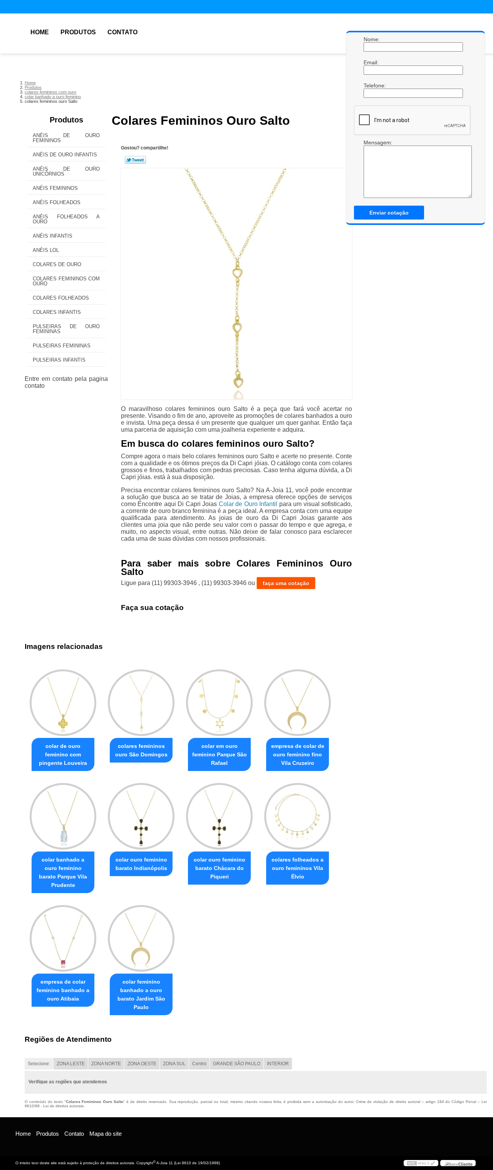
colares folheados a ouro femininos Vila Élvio (298, 868)
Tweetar (135, 160)
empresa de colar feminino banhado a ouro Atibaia (63, 990)
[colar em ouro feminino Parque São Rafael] (219, 702)
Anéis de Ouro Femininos (66, 137)
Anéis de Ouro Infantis (65, 155)
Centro (199, 1063)
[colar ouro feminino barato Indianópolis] (141, 816)
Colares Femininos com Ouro (66, 281)
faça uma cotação (286, 583)
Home (39, 32)
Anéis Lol (46, 250)
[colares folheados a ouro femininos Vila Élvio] (297, 816)
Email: (371, 62)
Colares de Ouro (57, 264)
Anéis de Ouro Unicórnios (66, 171)
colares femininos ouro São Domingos (141, 750)
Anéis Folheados (56, 202)
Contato (122, 32)
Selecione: (39, 1063)
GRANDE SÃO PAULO (236, 1063)
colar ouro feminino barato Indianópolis (141, 864)
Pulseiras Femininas (62, 346)
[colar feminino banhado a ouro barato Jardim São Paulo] (141, 938)
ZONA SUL (174, 1063)
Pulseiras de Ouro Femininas (66, 329)
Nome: (371, 39)
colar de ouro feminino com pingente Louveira (63, 754)
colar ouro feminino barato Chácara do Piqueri (219, 868)
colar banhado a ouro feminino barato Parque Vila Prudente (63, 872)
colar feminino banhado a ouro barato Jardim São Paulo (141, 994)
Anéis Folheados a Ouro (66, 219)
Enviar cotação (389, 213)
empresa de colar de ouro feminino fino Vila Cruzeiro (297, 754)
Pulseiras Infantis (59, 360)
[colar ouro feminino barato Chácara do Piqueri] (219, 816)
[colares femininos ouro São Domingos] (141, 702)
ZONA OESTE (141, 1063)
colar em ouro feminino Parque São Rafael (219, 754)
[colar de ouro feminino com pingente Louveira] (63, 702)
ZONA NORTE (106, 1063)
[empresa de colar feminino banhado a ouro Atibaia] (63, 938)
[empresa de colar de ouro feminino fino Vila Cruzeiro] (297, 702)
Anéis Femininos (55, 188)
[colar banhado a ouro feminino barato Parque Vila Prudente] (63, 816)
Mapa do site (105, 1133)
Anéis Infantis (52, 236)
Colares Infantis (57, 312)
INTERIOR (278, 1063)
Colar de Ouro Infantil (248, 504)
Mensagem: (371, 142)
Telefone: (371, 85)
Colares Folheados (61, 298)
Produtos (78, 32)
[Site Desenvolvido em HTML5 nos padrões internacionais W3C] (421, 1163)
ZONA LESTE (71, 1063)
